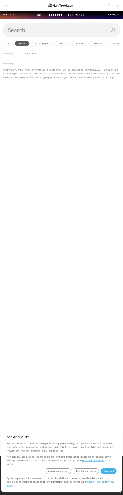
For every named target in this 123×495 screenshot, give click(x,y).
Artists (63, 43)
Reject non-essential (85, 471)
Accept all (108, 471)
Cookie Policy (94, 481)
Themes (98, 43)
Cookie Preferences (93, 460)
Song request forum (50, 77)
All (8, 43)
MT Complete (42, 43)
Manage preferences (57, 471)
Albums (80, 43)
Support (113, 77)
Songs (22, 43)
